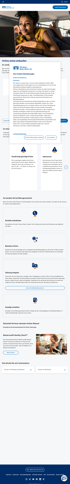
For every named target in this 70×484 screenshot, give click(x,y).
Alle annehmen (51, 137)
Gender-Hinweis (60, 474)
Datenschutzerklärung (19, 77)
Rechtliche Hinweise (37, 474)
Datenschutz (16, 474)
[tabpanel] (23, 167)
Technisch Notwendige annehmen (34, 137)
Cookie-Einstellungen (19, 134)
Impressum (8, 474)
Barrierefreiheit (51, 474)
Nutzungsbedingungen (25, 474)
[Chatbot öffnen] (64, 478)
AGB (45, 474)
